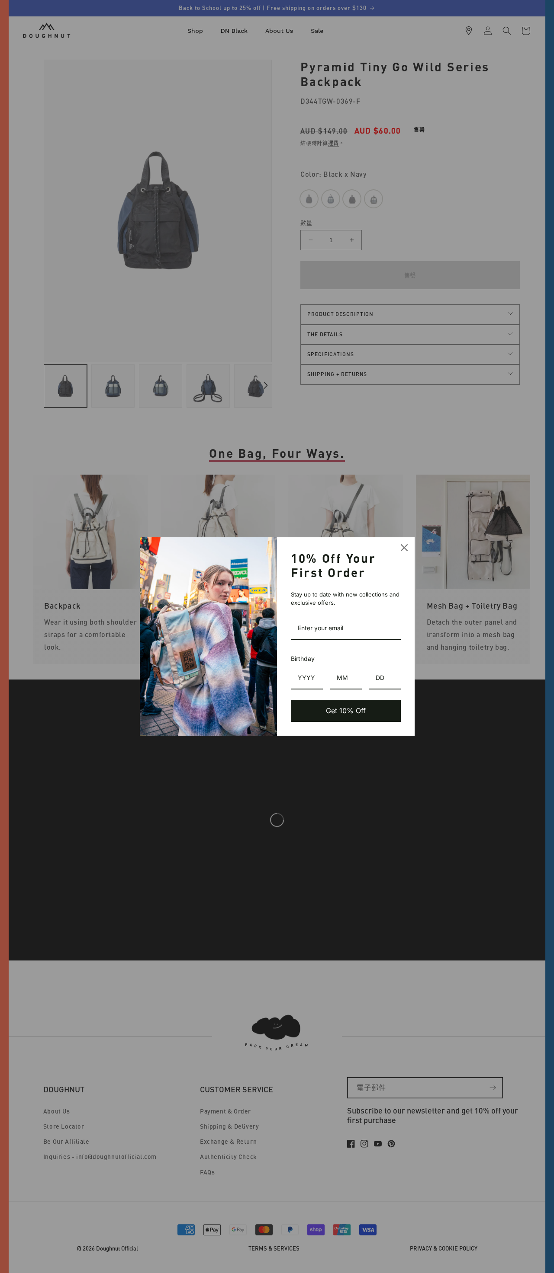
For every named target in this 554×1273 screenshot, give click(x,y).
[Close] (404, 547)
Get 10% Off (346, 710)
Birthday (303, 658)
